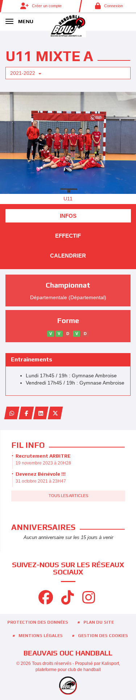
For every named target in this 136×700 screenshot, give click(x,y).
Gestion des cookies (103, 635)
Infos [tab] (68, 216)
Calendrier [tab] (68, 256)
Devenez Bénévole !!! (41, 474)
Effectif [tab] (68, 236)
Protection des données (37, 622)
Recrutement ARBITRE (43, 456)
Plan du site (98, 622)
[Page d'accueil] (68, 25)
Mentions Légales (40, 635)
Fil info (28, 445)
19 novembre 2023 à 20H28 (43, 463)
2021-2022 (23, 73)
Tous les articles (68, 495)
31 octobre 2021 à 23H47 (41, 481)
